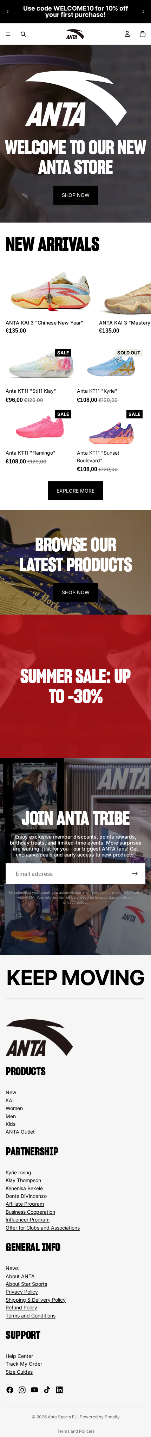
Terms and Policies (75, 1431)
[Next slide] (143, 11)
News (12, 1268)
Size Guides (19, 1372)
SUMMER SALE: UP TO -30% (75, 686)
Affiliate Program (25, 1204)
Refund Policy (21, 1307)
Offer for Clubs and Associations (43, 1228)
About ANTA (20, 1276)
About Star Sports (26, 1284)
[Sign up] (134, 873)
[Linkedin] (59, 1390)
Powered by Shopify (100, 1416)
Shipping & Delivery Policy (36, 1300)
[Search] (23, 34)
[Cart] (142, 34)
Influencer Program (28, 1220)
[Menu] (8, 34)
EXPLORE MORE (75, 491)
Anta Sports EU (63, 1416)
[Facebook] (10, 1390)
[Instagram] (22, 1390)
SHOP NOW (76, 195)
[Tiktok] (47, 1390)
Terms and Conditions (30, 1316)
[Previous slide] (7, 11)
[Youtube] (34, 1390)
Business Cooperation (30, 1212)
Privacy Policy (22, 1292)
